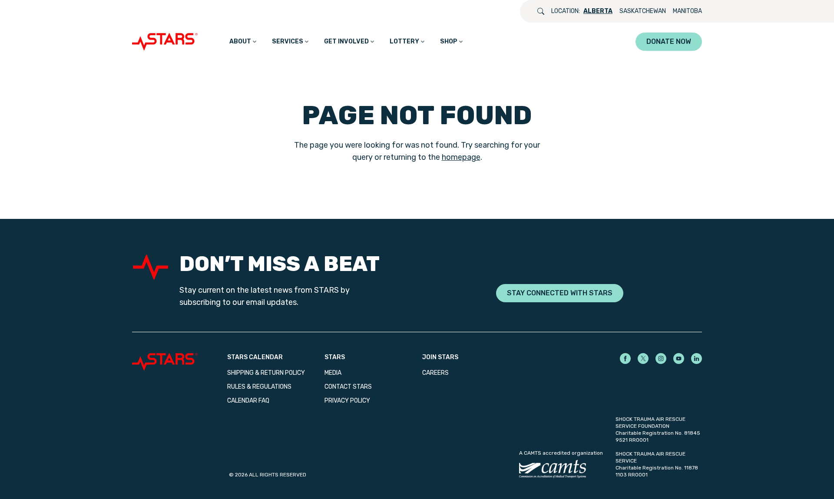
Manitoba (687, 11)
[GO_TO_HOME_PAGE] (167, 42)
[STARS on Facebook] (625, 358)
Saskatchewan (642, 11)
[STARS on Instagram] (660, 358)
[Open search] (541, 11)
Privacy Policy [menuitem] (347, 400)
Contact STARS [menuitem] (348, 386)
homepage (461, 157)
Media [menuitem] (332, 373)
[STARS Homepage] (179, 361)
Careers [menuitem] (435, 373)
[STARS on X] (643, 358)
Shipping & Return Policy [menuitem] (266, 373)
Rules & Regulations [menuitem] (259, 386)
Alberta (597, 11)
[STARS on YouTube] (678, 358)
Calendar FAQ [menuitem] (248, 400)
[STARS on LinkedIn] (696, 358)
